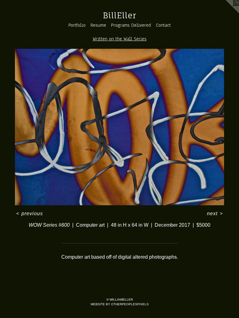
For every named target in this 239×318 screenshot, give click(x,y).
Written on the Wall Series (120, 39)
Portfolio (77, 25)
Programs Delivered (131, 25)
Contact (163, 25)
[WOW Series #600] (119, 127)
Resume (98, 25)
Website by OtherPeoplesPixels (120, 304)
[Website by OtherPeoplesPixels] (226, 12)
